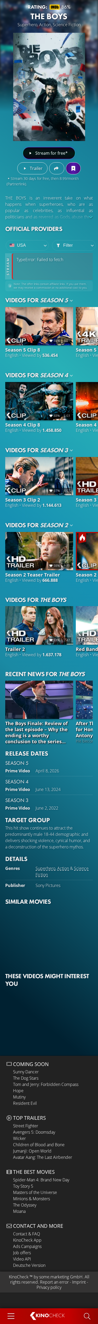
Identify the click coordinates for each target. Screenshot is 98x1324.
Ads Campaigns (27, 1246)
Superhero (45, 868)
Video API (22, 1259)
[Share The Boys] (56, 168)
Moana (19, 1211)
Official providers (33, 229)
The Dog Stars (25, 1078)
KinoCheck (18, 1277)
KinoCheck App (27, 1240)
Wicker (19, 1138)
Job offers (22, 1252)
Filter (68, 245)
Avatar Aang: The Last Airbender (42, 1157)
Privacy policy (49, 1287)
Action (63, 868)
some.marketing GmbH (61, 1277)
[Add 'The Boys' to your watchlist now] (73, 168)
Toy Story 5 (23, 1186)
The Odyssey (24, 1205)
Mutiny (19, 1097)
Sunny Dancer (26, 1071)
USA (21, 245)
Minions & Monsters (31, 1198)
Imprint (79, 1282)
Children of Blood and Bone (39, 1144)
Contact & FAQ (26, 1233)
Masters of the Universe (35, 1192)
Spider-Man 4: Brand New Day (41, 1179)
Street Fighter (25, 1125)
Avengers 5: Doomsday (34, 1132)
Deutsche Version (29, 1265)
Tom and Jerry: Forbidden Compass (45, 1084)
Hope (18, 1090)
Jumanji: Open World (32, 1151)
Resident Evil (25, 1103)
